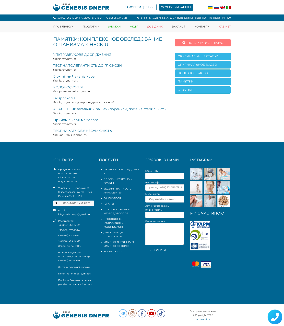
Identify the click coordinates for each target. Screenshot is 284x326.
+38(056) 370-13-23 (116, 17)
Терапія (109, 203)
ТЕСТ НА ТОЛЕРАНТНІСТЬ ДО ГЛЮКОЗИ (87, 66)
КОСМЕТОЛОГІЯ (113, 251)
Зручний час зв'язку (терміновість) (157, 207)
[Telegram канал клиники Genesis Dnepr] (123, 313)
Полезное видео (193, 73)
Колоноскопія (114, 226)
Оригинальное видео (197, 65)
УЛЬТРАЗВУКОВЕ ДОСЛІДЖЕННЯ (82, 55)
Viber (61, 256)
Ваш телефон (153, 182)
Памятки (186, 81)
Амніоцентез (113, 192)
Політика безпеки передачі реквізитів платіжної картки (75, 282)
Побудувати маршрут (76, 203)
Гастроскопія (64, 98)
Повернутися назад (205, 43)
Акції (134, 26)
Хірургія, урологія (116, 213)
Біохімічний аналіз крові (74, 76)
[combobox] (164, 199)
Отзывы (185, 90)
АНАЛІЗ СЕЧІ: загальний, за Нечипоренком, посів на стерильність (109, 109)
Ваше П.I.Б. (151, 170)
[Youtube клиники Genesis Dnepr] (151, 313)
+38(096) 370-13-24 (92, 17)
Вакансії (178, 26)
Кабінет (225, 26)
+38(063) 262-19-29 (67, 17)
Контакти (202, 26)
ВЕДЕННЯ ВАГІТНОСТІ (117, 188)
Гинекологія (112, 198)
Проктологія (112, 218)
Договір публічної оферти (74, 267)
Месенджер (152, 193)
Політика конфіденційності (74, 273)
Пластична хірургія (117, 209)
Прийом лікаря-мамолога (75, 120)
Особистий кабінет (176, 7)
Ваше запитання (155, 221)
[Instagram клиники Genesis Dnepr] (132, 313)
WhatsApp (85, 256)
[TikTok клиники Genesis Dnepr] (161, 313)
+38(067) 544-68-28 (69, 260)
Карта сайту (203, 319)
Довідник (155, 26)
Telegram (71, 256)
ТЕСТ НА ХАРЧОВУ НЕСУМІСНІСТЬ (82, 131)
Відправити (157, 249)
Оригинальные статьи (198, 56)
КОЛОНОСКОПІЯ (68, 87)
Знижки (114, 26)
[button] (142, 313)
